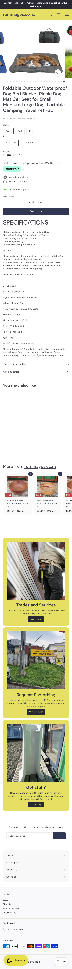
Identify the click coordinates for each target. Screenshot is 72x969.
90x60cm (11, 142)
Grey (8, 131)
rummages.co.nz (19, 14)
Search (6, 900)
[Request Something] (36, 660)
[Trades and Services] (36, 571)
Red (20, 131)
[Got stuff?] (36, 753)
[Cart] (58, 14)
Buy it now (36, 211)
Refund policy (9, 912)
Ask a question (11, 371)
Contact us (36, 805)
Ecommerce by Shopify (28, 961)
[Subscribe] (59, 835)
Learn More (36, 619)
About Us (7, 904)
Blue (31, 131)
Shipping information (15, 364)
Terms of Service (11, 908)
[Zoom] (58, 72)
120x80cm (28, 142)
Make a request (36, 712)
